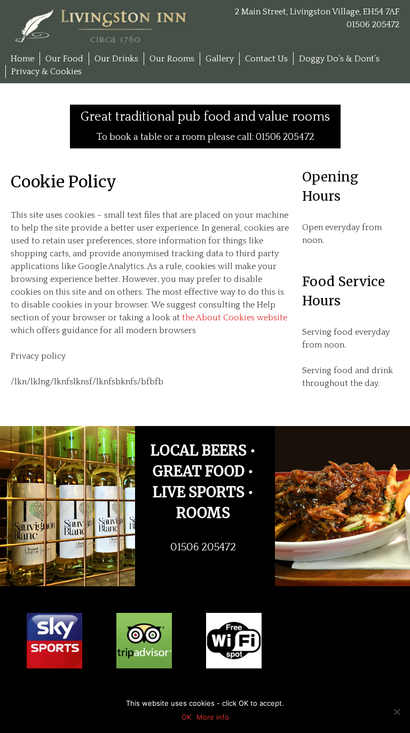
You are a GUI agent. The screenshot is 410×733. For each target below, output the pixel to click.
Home (22, 59)
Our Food (64, 59)
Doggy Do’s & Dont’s (339, 59)
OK (186, 717)
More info (212, 717)
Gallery (220, 59)
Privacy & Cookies (46, 71)
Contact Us (266, 59)
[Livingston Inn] (108, 25)
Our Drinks (116, 59)
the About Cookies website (234, 317)
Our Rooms (171, 59)
